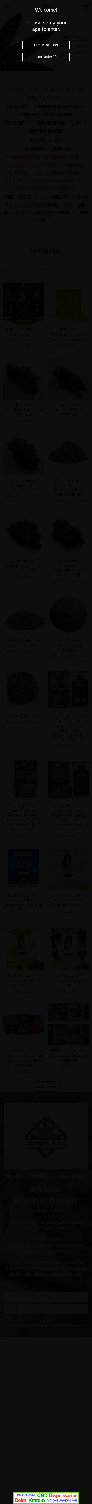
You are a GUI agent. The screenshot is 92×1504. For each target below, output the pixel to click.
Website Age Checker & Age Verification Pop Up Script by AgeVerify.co (87, 1503)
